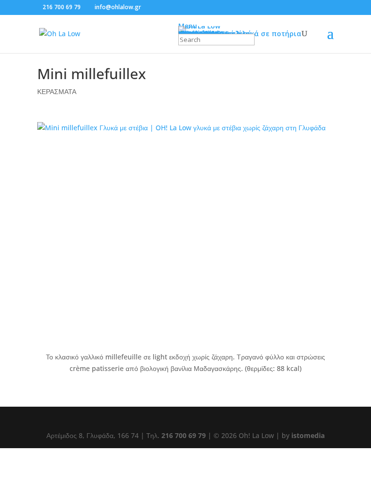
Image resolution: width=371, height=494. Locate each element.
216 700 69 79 (62, 7)
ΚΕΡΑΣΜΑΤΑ (56, 91)
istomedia (308, 435)
